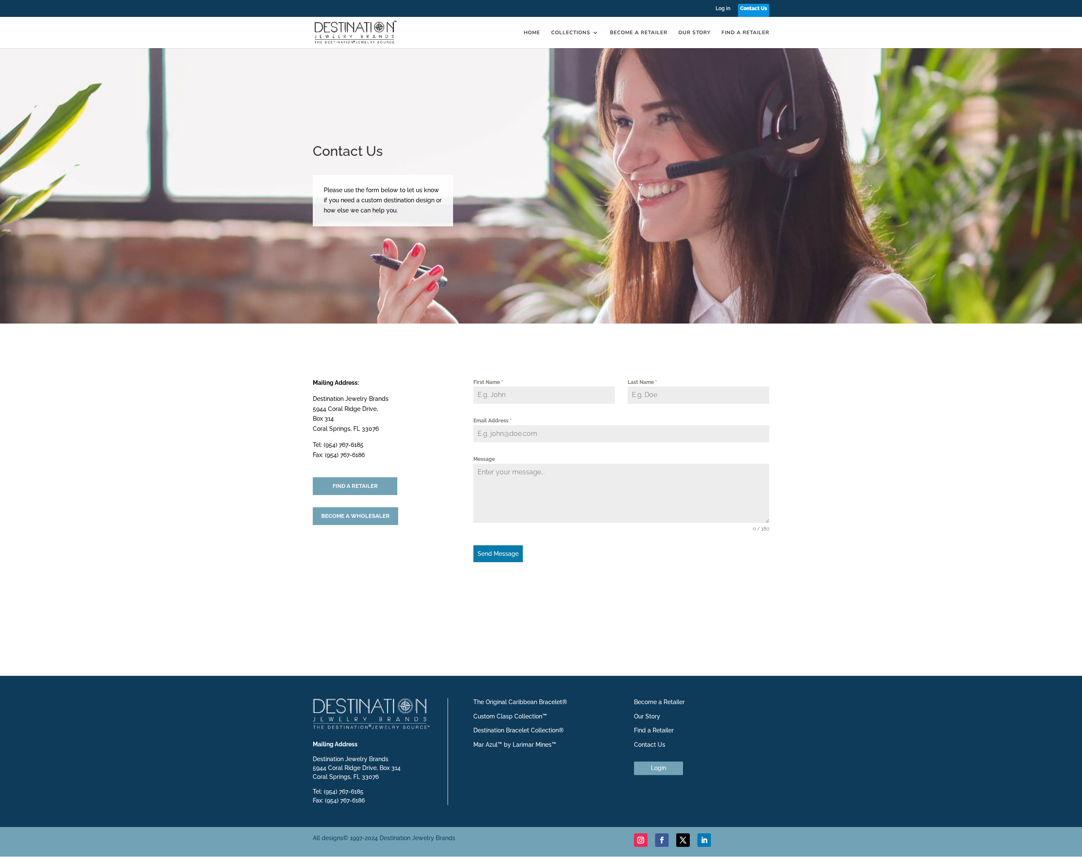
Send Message (498, 553)
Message (484, 459)
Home (532, 33)
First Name (488, 382)
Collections (570, 33)
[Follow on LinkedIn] (704, 840)
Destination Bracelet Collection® (518, 730)
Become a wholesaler (355, 516)
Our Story (694, 33)
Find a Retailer (745, 33)
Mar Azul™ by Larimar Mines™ (514, 744)
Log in (723, 8)
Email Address (492, 421)
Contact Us (753, 8)
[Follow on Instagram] (641, 840)
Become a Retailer (638, 33)
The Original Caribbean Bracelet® (520, 702)
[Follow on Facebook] (662, 840)
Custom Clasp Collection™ (510, 716)
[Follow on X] (683, 840)
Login (658, 767)
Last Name (642, 382)
